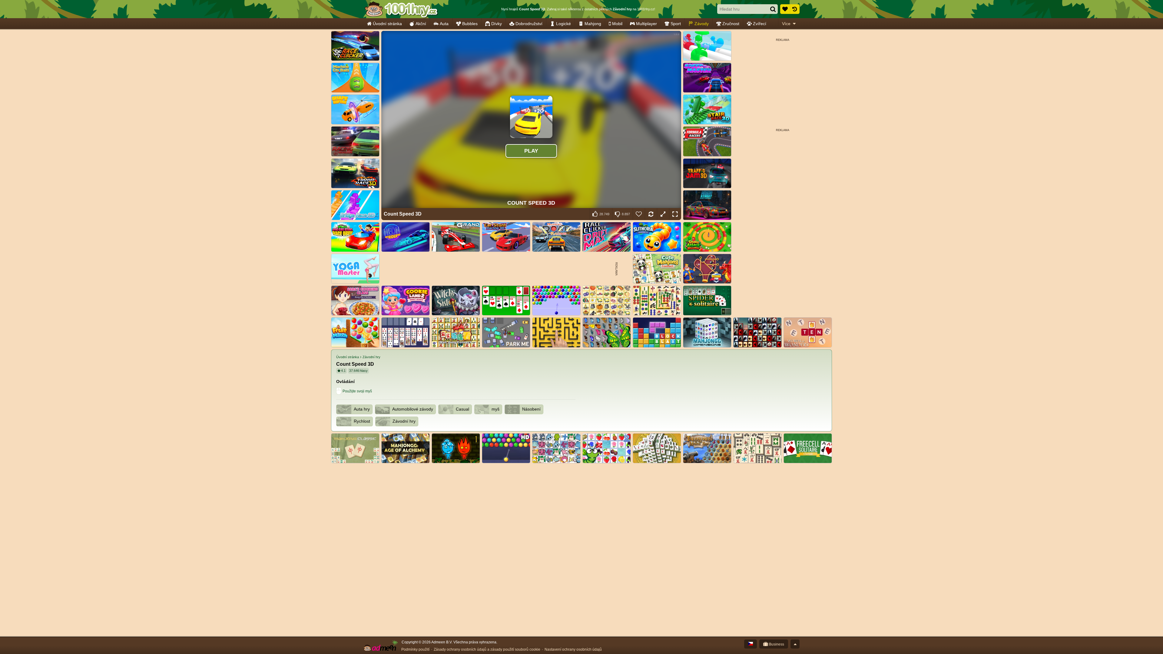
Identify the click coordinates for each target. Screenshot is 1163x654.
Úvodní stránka (387, 23)
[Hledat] (773, 9)
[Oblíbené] (785, 9)
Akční (421, 23)
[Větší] (663, 214)
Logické (563, 23)
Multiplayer (646, 23)
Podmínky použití (415, 649)
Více (786, 23)
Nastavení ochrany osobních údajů (573, 649)
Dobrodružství (528, 23)
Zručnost (730, 23)
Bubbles (470, 23)
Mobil (617, 23)
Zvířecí (759, 23)
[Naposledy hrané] (795, 9)
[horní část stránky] (795, 644)
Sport (676, 23)
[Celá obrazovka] (675, 214)
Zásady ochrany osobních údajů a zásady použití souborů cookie (487, 649)
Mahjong (593, 23)
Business (776, 644)
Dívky (496, 23)
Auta (444, 23)
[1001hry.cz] (401, 9)
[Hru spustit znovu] (651, 214)
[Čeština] (750, 644)
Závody (701, 23)
